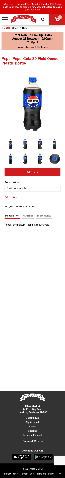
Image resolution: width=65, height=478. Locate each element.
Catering (32, 431)
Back (6, 27)
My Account (32, 422)
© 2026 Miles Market (33, 469)
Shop (15, 28)
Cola (24, 28)
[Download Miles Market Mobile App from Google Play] (43, 456)
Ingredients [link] (44, 215)
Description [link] (12, 215)
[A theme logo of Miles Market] (23, 19)
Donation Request (32, 435)
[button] (4, 19)
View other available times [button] (33, 47)
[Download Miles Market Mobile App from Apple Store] (21, 456)
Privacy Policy (11, 474)
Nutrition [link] (28, 215)
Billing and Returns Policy (49, 474)
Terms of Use (27, 474)
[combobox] (32, 188)
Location (32, 426)
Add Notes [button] (11, 197)
